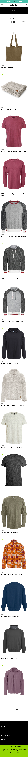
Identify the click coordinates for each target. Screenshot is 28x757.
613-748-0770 (9, 1)
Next (17, 709)
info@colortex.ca (19, 1)
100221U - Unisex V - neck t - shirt (11, 490)
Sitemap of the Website (9, 749)
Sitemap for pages (21, 751)
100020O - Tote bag (7, 67)
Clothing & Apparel (11, 18)
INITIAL (18, 18)
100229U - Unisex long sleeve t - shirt (12, 532)
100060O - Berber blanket (8, 109)
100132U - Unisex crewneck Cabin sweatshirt (14, 236)
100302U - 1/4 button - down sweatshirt (12, 574)
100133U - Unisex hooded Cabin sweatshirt (13, 279)
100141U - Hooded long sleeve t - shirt (12, 363)
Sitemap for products (14, 752)
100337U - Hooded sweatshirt (9, 659)
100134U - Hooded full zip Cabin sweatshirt (13, 321)
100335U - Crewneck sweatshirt (10, 616)
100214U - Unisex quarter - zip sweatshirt (13, 405)
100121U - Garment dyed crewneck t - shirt (13, 151)
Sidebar (25, 22)
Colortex (3, 18)
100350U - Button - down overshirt (11, 701)
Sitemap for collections (9, 751)
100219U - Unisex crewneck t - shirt (11, 448)
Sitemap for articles (21, 749)
